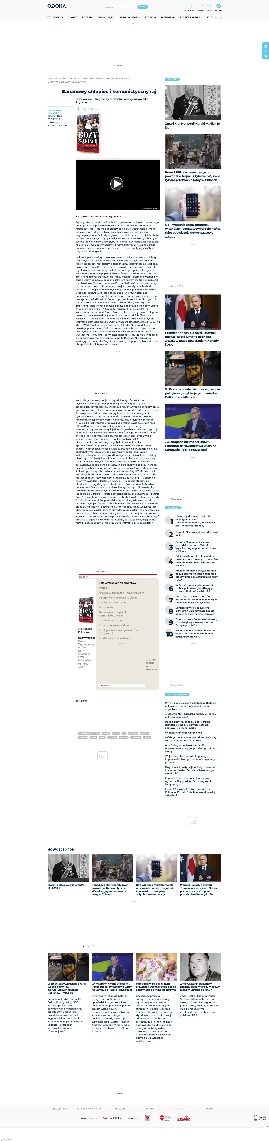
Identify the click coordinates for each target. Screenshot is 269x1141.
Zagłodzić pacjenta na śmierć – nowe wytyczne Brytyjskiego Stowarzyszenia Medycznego (188, 781)
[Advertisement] (134, 45)
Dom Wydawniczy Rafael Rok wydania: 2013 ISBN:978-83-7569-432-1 (86, 654)
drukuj (91, 109)
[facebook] (265, 46)
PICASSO (147, 737)
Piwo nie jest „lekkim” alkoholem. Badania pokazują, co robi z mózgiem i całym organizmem (190, 706)
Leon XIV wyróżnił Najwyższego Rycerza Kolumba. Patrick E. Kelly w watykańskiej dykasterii (190, 792)
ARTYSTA (116, 733)
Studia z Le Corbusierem (115, 638)
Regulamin (119, 1108)
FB (78, 109)
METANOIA (124, 737)
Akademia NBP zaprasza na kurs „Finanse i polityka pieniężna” (191, 715)
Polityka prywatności (89, 1108)
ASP (124, 733)
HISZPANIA (145, 733)
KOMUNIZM (112, 737)
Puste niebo (106, 607)
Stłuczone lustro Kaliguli (114, 625)
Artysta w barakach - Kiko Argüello (121, 592)
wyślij (97, 109)
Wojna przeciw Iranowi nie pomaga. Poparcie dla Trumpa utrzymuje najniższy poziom (190, 759)
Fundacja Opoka (60, 1108)
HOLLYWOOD (82, 737)
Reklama (149, 1108)
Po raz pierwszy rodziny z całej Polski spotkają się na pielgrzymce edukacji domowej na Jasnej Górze (187, 724)
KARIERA (93, 737)
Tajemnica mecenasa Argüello (118, 597)
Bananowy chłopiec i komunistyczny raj (112, 614)
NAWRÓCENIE (136, 737)
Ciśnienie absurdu (110, 620)
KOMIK (102, 737)
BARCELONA (133, 733)
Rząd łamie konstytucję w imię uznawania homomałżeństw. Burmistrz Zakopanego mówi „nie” (190, 770)
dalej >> (84, 576)
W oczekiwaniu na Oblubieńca (183, 732)
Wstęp (103, 587)
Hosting (209, 1108)
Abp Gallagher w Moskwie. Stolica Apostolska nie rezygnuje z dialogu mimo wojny (190, 748)
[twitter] (265, 51)
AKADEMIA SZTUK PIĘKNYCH (88, 733)
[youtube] (265, 55)
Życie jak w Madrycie (112, 602)
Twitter (84, 109)
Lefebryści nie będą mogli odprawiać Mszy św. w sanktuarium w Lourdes (190, 739)
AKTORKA (106, 733)
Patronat (179, 1108)
